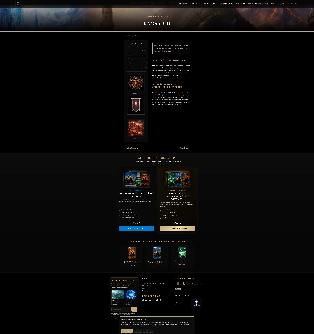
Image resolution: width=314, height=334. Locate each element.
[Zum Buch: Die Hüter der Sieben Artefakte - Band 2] (132, 259)
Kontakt (280, 4)
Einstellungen (148, 331)
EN (292, 4)
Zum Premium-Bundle (177, 228)
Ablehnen (137, 331)
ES (297, 4)
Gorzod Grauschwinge (178, 95)
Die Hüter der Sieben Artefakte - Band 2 (132, 262)
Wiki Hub (126, 35)
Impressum (178, 300)
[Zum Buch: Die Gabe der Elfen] (182, 259)
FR (295, 4)
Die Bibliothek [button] (183, 4)
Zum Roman (132, 265)
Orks (145, 58)
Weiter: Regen (184, 148)
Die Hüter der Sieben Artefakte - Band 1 (157, 262)
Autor (144, 288)
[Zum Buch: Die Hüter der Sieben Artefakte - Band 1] (157, 259)
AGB (176, 305)
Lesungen (259, 4)
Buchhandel (241, 4)
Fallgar (144, 54)
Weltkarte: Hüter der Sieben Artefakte (153, 283)
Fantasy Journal (227, 4)
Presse (250, 4)
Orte (132, 35)
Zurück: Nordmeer (131, 148)
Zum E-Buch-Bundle (136, 228)
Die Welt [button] (195, 4)
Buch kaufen (270, 4)
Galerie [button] (205, 4)
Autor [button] (214, 4)
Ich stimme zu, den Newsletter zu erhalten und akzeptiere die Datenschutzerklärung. (124, 314)
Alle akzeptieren (126, 331)
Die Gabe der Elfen (182, 261)
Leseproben (145, 291)
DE (289, 4)
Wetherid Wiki (146, 286)
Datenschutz (178, 302)
